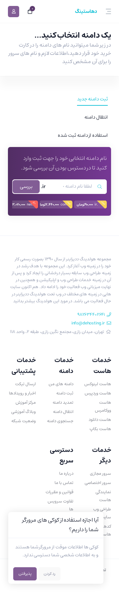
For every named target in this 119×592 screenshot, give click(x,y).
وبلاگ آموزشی (23, 412)
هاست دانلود (100, 420)
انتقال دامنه (63, 412)
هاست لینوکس (97, 384)
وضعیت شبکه (23, 421)
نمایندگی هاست (103, 496)
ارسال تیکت (25, 384)
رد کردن (49, 573)
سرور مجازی (100, 473)
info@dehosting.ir (88, 323)
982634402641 (91, 314)
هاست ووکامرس (103, 406)
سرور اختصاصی (98, 483)
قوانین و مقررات (59, 492)
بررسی (26, 186)
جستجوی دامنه (60, 421)
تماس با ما (64, 483)
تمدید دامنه (63, 402)
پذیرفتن (25, 573)
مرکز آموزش (26, 402)
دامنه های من (61, 384)
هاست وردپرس (98, 393)
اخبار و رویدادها (22, 393)
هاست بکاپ (100, 429)
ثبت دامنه (64, 393)
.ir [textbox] (43, 187)
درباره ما (66, 473)
